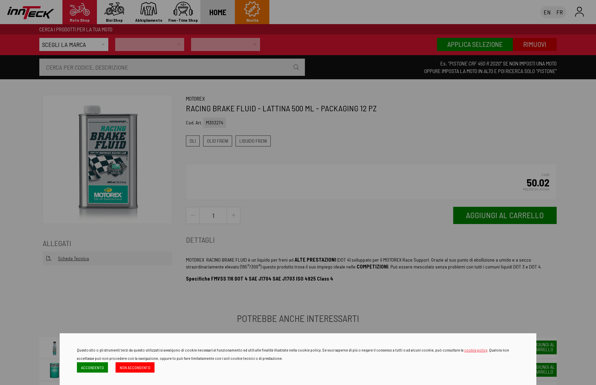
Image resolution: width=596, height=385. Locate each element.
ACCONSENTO (92, 367)
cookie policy (475, 349)
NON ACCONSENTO (135, 367)
